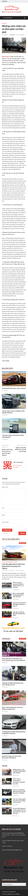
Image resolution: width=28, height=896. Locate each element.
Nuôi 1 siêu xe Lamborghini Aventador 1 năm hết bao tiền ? (19, 781)
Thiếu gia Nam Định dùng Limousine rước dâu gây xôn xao (12, 684)
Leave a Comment (20, 34)
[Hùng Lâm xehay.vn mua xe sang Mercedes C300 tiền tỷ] (14, 754)
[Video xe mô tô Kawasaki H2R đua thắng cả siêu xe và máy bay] (7, 582)
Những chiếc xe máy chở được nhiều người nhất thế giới (19, 771)
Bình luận (5, 487)
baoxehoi (12, 34)
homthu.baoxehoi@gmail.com (14, 850)
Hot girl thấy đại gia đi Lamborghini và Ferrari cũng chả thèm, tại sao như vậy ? (19, 811)
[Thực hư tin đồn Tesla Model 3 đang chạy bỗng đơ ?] (14, 433)
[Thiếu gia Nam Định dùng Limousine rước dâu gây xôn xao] (14, 681)
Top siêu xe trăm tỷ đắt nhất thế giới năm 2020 (19, 613)
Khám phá (4, 23)
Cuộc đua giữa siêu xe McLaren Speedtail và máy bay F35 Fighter (13, 566)
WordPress (11, 894)
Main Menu (8, 17)
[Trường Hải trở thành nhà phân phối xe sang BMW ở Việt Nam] (14, 730)
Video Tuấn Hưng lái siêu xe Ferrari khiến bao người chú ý (12, 708)
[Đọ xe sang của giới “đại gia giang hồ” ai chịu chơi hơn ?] (7, 593)
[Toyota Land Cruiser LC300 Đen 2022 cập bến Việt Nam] (14, 409)
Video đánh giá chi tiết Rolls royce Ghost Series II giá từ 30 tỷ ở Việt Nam (13, 659)
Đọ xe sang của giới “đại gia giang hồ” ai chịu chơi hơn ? (18, 595)
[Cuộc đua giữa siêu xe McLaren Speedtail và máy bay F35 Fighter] (14, 546)
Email (4, 515)
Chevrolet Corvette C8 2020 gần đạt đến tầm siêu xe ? (19, 604)
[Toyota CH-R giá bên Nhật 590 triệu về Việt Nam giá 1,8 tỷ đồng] (7, 790)
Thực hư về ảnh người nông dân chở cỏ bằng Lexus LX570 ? (19, 800)
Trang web (5, 522)
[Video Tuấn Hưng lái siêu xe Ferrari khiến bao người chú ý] (14, 705)
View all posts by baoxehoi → (17, 466)
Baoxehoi (13, 891)
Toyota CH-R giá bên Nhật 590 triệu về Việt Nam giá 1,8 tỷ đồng (19, 791)
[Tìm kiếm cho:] (14, 533)
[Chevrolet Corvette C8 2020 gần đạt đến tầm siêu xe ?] (7, 603)
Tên (3, 507)
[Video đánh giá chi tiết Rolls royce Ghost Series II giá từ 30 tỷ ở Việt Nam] (14, 657)
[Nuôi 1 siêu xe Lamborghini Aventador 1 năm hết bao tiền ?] (7, 779)
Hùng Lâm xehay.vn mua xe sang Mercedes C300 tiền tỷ (11, 757)
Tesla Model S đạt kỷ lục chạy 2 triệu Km (14, 388)
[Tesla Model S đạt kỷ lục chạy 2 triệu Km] (14, 386)
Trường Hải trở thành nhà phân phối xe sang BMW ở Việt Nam (13, 732)
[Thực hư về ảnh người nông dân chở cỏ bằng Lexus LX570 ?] (7, 799)
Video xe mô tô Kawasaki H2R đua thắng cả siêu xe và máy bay (18, 585)
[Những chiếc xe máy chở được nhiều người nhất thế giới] (7, 769)
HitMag (17, 894)
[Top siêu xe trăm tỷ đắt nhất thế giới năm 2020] (7, 612)
